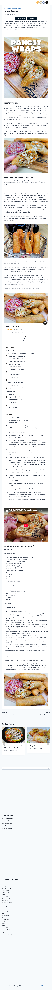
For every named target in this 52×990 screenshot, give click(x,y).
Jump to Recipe (21, 18)
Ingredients (5, 904)
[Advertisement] (24, 34)
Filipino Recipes (13, 8)
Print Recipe (32, 18)
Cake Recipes (5, 890)
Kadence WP (39, 986)
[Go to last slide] (4, 743)
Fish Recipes (5, 900)
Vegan (3, 932)
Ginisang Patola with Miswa (9, 714)
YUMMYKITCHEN (34, 748)
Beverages (4, 886)
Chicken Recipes (6, 892)
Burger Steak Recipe (7, 818)
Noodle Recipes (6, 909)
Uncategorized (6, 930)
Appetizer (6, 8)
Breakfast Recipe (6, 888)
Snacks (19, 8)
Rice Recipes (5, 917)
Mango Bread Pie (35, 746)
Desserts (4, 894)
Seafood (4, 923)
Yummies (7, 14)
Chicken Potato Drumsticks (43, 714)
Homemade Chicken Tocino (9, 820)
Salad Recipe (5, 919)
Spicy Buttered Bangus (8, 823)
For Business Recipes (7, 902)
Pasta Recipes (5, 911)
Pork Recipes (5, 915)
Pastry (3, 913)
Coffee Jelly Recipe (7, 828)
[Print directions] (45, 323)
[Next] (48, 743)
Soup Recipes (5, 927)
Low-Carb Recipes (7, 907)
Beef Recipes (5, 884)
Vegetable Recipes (7, 934)
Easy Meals (5, 896)
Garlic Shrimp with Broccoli (9, 826)
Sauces (4, 921)
